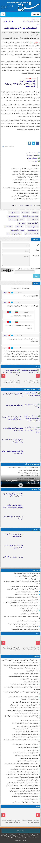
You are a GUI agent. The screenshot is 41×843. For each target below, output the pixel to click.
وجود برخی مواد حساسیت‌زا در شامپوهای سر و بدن (24, 663)
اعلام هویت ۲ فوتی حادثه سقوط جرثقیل (27, 193)
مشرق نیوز (24, 5)
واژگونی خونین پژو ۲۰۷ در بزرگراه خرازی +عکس (25, 169)
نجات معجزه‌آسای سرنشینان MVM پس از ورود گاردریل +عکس (20, 85)
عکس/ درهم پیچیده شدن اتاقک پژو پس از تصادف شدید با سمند (20, 188)
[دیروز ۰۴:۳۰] (32, 443)
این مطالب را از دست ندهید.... (31, 389)
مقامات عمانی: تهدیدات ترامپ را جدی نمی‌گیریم (25, 796)
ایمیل (37, 250)
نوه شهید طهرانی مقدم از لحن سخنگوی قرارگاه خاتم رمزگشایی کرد (20, 603)
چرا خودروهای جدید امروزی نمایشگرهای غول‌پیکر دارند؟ (12, 382)
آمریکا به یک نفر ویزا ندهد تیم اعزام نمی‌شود (13, 517)
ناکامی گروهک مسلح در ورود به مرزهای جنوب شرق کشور (30, 649)
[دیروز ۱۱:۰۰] (32, 549)
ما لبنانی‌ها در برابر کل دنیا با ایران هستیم (27, 626)
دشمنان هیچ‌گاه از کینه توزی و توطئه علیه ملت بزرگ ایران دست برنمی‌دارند (22, 688)
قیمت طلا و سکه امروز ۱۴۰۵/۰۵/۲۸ (28, 473)
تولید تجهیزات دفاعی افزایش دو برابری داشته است (24, 684)
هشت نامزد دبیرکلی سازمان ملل (29, 613)
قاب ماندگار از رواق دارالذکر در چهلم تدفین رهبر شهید (23, 791)
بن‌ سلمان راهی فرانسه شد (31, 750)
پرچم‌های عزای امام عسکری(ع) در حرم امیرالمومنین (13, 535)
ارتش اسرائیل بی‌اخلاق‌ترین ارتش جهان (27, 780)
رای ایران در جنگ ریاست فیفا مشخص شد (27, 761)
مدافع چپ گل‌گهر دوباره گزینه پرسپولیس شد (26, 794)
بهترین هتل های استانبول (30, 216)
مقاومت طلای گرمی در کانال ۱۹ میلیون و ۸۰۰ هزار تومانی (23, 467)
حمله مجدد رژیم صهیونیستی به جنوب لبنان (26, 755)
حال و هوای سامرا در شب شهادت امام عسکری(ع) (13, 546)
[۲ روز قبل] (32, 454)
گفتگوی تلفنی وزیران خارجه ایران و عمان (27, 726)
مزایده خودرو (8, 227)
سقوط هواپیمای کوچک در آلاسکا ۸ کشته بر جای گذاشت (23, 772)
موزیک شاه (25, 212)
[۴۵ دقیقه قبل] (30, 814)
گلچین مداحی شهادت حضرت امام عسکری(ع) (26, 573)
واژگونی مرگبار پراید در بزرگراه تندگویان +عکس (25, 174)
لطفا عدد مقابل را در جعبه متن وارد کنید (29, 269)
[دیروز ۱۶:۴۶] (32, 397)
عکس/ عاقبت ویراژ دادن (28, 81)
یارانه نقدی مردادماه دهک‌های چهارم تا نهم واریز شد (12, 452)
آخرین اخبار (36, 656)
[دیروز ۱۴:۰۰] (32, 537)
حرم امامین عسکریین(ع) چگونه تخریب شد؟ (26, 576)
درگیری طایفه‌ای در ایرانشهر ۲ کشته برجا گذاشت (11, 649)
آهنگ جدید (19, 227)
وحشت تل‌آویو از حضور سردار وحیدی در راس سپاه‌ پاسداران (22, 597)
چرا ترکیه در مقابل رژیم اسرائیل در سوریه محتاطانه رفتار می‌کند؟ (21, 665)
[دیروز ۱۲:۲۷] (32, 420)
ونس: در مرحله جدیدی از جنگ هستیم (27, 621)
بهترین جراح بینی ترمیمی (16, 219)
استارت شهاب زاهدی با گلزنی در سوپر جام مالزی (25, 744)
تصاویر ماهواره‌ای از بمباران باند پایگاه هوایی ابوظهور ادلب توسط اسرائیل (22, 482)
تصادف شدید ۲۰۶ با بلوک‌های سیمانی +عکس (25, 182)
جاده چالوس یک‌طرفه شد (31, 799)
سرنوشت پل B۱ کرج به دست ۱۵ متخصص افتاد (25, 737)
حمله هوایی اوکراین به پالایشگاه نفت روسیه (26, 766)
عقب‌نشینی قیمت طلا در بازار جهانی (28, 470)
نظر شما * (36, 256)
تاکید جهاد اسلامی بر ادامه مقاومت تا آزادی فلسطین (24, 769)
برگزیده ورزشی (35, 489)
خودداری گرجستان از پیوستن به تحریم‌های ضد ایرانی (24, 586)
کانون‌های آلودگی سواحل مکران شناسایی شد (26, 673)
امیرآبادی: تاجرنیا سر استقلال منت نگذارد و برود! (25, 629)
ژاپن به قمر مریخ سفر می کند (14, 405)
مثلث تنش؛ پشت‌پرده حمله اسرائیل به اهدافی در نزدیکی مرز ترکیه (12, 417)
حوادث (38, 634)
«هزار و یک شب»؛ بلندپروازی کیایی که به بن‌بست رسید (23, 624)
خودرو (38, 366)
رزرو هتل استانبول (13, 216)
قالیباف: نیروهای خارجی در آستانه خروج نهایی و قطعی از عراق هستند (22, 717)
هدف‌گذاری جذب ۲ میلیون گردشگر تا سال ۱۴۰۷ (25, 723)
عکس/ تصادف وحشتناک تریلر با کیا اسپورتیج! (25, 171)
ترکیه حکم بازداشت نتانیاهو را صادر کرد (13, 395)
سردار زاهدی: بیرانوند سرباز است (29, 679)
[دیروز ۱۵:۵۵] (32, 408)
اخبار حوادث (28, 205)
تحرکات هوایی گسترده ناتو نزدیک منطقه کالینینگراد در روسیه (22, 774)
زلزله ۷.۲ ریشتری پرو (32, 671)
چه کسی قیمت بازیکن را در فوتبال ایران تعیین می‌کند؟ (23, 668)
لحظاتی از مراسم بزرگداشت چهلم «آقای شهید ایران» (24, 705)
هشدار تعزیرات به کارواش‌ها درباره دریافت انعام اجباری (23, 676)
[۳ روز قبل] (30, 374)
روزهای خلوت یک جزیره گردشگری (13, 557)
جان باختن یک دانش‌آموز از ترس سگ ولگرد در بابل (24, 191)
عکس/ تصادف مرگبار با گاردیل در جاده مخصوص (25, 196)
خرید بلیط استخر (33, 230)
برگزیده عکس (36, 529)
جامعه (35, 14)
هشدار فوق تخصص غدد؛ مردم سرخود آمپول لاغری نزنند (11, 821)
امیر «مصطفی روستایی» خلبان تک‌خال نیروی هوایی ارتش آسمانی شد (21, 617)
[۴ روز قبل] (11, 374)
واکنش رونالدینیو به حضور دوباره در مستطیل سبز (25, 600)
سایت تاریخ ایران (13, 212)
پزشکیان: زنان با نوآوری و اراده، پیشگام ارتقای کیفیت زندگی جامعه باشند (21, 693)
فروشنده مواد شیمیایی (31, 234)
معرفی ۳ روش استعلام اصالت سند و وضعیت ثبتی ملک (12, 440)
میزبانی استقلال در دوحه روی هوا (29, 721)
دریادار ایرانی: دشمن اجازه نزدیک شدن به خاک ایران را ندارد (22, 785)
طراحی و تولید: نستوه (20, 840)
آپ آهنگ (35, 212)
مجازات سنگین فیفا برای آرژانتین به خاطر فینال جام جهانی (13, 494)
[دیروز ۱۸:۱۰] (32, 497)
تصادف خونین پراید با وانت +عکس (28, 185)
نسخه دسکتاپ (20, 830)
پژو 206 (14, 205)
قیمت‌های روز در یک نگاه (32, 464)
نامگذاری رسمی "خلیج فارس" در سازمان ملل (26, 594)
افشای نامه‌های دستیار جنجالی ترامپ (28, 747)
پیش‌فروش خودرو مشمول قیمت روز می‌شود (31, 382)
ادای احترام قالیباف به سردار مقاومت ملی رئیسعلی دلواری (22, 589)
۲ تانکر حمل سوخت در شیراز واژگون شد (27, 177)
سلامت (38, 806)
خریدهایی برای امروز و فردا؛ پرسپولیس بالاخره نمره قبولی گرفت (13, 506)
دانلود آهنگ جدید (33, 219)
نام (38, 245)
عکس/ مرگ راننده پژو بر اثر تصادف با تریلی (26, 199)
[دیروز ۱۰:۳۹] (32, 431)
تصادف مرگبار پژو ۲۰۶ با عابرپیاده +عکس (20, 28)
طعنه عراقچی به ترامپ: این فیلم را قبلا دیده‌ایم (25, 753)
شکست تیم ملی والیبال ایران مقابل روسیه (27, 731)
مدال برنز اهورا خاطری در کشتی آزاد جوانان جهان (25, 702)
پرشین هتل (21, 223)
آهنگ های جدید (33, 223)
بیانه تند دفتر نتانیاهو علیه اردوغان (29, 608)
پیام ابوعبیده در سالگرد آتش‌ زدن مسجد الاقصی (25, 802)
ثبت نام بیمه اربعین (32, 227)
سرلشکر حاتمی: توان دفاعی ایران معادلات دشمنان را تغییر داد (21, 764)
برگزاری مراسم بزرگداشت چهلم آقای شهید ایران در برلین (23, 777)
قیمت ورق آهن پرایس (17, 230)
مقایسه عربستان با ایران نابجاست (29, 611)
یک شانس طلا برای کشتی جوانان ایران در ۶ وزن (25, 734)
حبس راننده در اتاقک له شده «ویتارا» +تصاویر (25, 180)
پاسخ (5, 292)
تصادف (21, 205)
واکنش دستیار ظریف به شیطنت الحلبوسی (27, 592)
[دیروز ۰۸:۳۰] (11, 814)
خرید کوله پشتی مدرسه (14, 234)
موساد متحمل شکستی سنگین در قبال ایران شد (25, 729)
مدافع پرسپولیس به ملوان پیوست (29, 579)
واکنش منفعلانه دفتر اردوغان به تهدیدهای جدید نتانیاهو (23, 697)
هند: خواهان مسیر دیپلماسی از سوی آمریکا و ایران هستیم (22, 710)
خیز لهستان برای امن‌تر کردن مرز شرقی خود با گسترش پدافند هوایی (20, 660)
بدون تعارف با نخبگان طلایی (30, 682)
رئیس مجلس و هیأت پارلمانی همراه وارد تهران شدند (24, 605)
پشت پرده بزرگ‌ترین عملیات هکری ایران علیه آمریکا (13, 429)
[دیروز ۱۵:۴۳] (30, 641)
